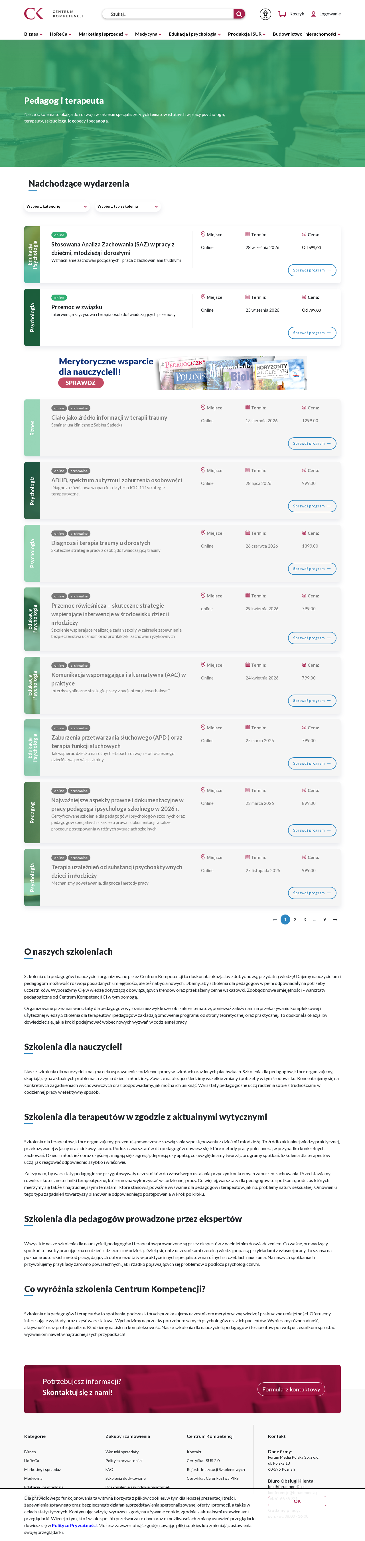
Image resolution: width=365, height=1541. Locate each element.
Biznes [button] (31, 33)
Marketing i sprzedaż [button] (101, 33)
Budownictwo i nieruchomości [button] (305, 33)
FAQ (109, 1469)
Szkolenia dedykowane (126, 1478)
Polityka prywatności (124, 1460)
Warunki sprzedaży (122, 1451)
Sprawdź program (309, 270)
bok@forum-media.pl (286, 1486)
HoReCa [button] (59, 33)
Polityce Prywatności (74, 1525)
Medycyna (33, 1478)
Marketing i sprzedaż (42, 1469)
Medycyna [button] (146, 33)
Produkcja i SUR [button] (245, 33)
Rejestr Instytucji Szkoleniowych (216, 1469)
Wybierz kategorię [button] (43, 206)
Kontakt (194, 1451)
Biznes (30, 1451)
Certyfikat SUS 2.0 (203, 1460)
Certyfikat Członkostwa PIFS (213, 1478)
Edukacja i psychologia (44, 1487)
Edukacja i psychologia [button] (193, 33)
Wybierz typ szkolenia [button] (118, 206)
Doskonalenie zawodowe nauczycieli (138, 1487)
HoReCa (31, 1460)
